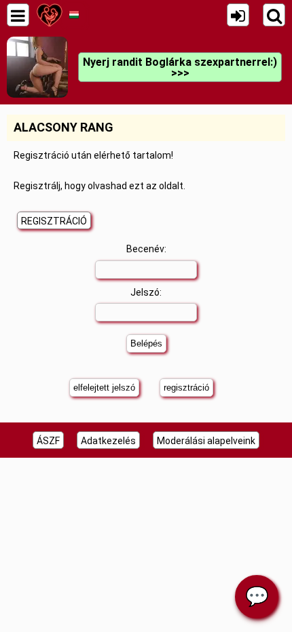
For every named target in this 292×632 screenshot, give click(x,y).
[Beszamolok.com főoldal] (49, 15)
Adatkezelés (108, 440)
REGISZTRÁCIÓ (54, 221)
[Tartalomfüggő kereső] (274, 14)
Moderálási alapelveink (206, 440)
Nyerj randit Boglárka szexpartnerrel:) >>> (180, 67)
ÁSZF (48, 440)
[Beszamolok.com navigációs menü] (18, 14)
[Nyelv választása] (73, 14)
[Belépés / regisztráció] (238, 14)
